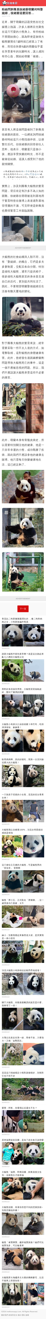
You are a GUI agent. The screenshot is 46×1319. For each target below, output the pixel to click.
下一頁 (23, 609)
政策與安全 (13, 1315)
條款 (19, 1315)
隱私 (23, 1315)
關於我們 (4, 1315)
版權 (27, 1315)
